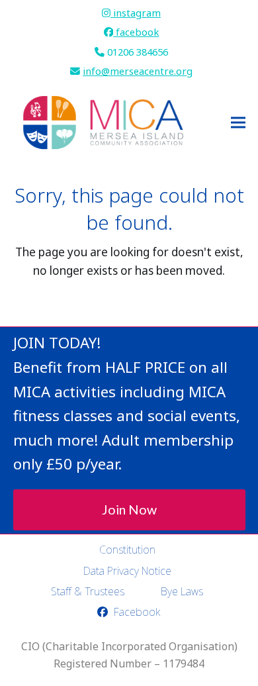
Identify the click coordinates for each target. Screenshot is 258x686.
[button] (238, 122)
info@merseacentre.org (138, 70)
